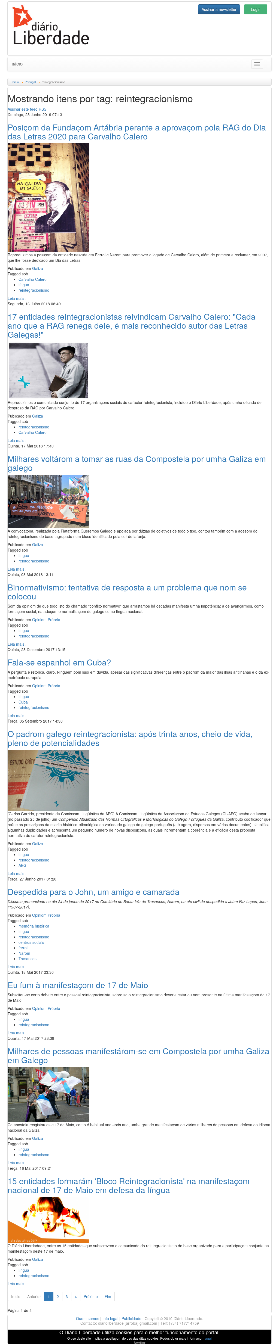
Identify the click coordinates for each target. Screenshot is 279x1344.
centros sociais (31, 942)
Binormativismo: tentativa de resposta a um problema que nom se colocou (127, 591)
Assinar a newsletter (219, 9)
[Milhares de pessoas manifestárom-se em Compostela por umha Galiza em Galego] (48, 1093)
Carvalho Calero (33, 279)
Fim (108, 1296)
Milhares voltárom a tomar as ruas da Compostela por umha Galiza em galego (137, 463)
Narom (24, 953)
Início (17, 64)
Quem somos (87, 1318)
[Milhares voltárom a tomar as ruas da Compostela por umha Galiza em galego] (48, 500)
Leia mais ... (18, 298)
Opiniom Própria (46, 619)
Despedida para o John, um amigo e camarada (94, 891)
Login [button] (255, 9)
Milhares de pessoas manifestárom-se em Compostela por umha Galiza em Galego (138, 1055)
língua (24, 284)
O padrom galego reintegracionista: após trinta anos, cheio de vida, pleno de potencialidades (130, 738)
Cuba (23, 702)
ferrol (23, 947)
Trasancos (28, 958)
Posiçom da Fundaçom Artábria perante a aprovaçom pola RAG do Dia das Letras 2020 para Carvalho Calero (137, 131)
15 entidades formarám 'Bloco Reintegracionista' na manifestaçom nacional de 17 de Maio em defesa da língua (129, 1185)
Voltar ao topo (263, 1333)
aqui (208, 1338)
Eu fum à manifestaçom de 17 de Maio (78, 985)
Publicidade (131, 1318)
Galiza (37, 268)
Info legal (110, 1318)
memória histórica (34, 926)
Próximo (91, 1296)
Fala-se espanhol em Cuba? (59, 662)
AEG (22, 865)
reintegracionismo (34, 290)
